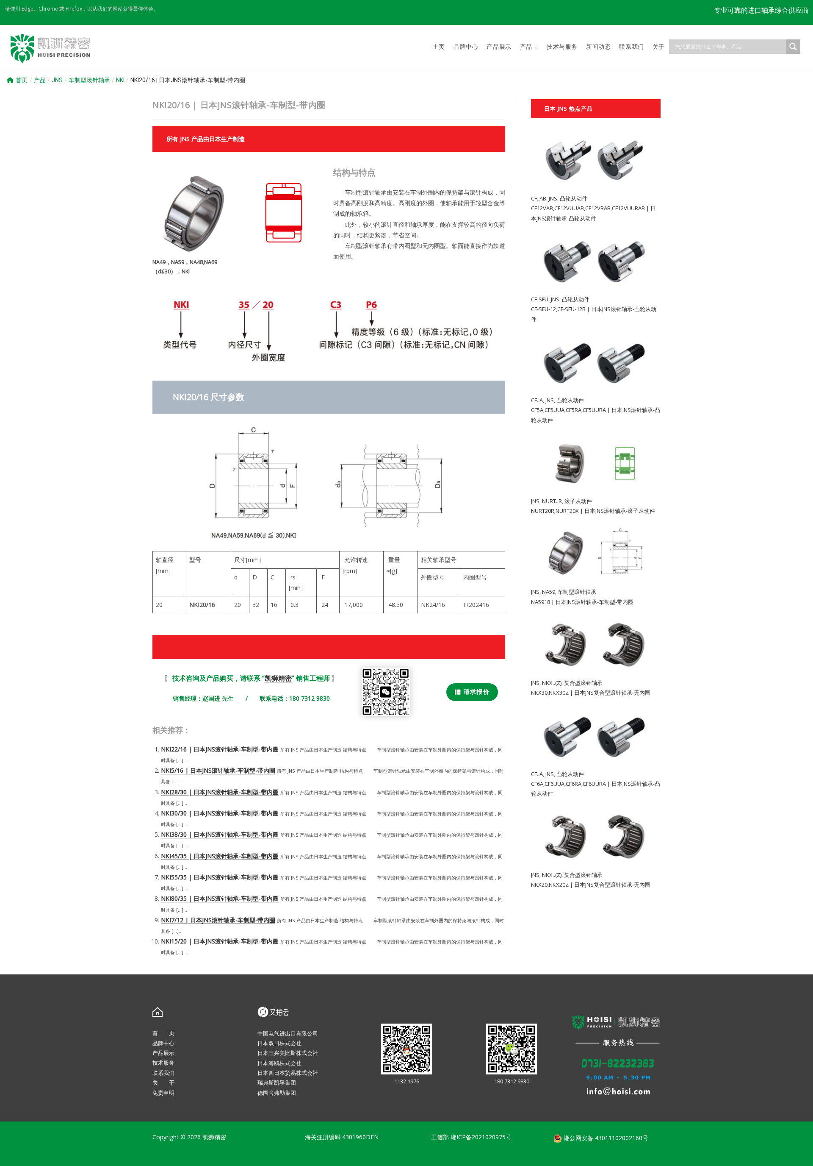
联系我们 (163, 1073)
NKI (120, 80)
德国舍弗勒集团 (276, 1092)
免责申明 (163, 1092)
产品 (40, 80)
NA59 (548, 592)
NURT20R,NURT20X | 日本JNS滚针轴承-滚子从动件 (593, 511)
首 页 (163, 1033)
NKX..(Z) (551, 683)
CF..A (537, 400)
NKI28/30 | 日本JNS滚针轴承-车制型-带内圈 (220, 792)
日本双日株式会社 (279, 1043)
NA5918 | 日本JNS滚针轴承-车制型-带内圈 (582, 602)
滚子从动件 (578, 501)
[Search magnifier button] (793, 46)
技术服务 (163, 1062)
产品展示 (163, 1053)
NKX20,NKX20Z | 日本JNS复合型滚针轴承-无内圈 (590, 884)
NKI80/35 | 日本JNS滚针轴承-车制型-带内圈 (220, 898)
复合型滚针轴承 (583, 683)
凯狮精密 (278, 678)
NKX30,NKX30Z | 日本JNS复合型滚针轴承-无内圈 (590, 692)
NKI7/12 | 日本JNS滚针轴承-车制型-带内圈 (218, 920)
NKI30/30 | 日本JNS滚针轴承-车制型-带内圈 (220, 813)
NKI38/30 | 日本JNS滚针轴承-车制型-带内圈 (220, 834)
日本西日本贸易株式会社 (287, 1073)
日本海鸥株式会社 (279, 1063)
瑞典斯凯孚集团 (276, 1082)
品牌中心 (163, 1043)
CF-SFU (539, 299)
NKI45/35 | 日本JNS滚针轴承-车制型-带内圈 (220, 856)
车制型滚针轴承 (89, 80)
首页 (22, 80)
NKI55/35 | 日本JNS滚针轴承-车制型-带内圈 (220, 877)
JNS (57, 80)
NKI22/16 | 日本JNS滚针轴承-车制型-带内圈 (220, 749)
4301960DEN (360, 1137)
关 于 (163, 1082)
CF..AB (538, 198)
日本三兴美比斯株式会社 (287, 1053)
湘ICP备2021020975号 (481, 1137)
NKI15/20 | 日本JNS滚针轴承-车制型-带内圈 (220, 941)
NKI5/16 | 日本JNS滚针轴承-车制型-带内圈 (218, 770)
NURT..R (552, 501)
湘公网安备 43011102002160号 (605, 1138)
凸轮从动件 (573, 198)
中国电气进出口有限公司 (287, 1033)
